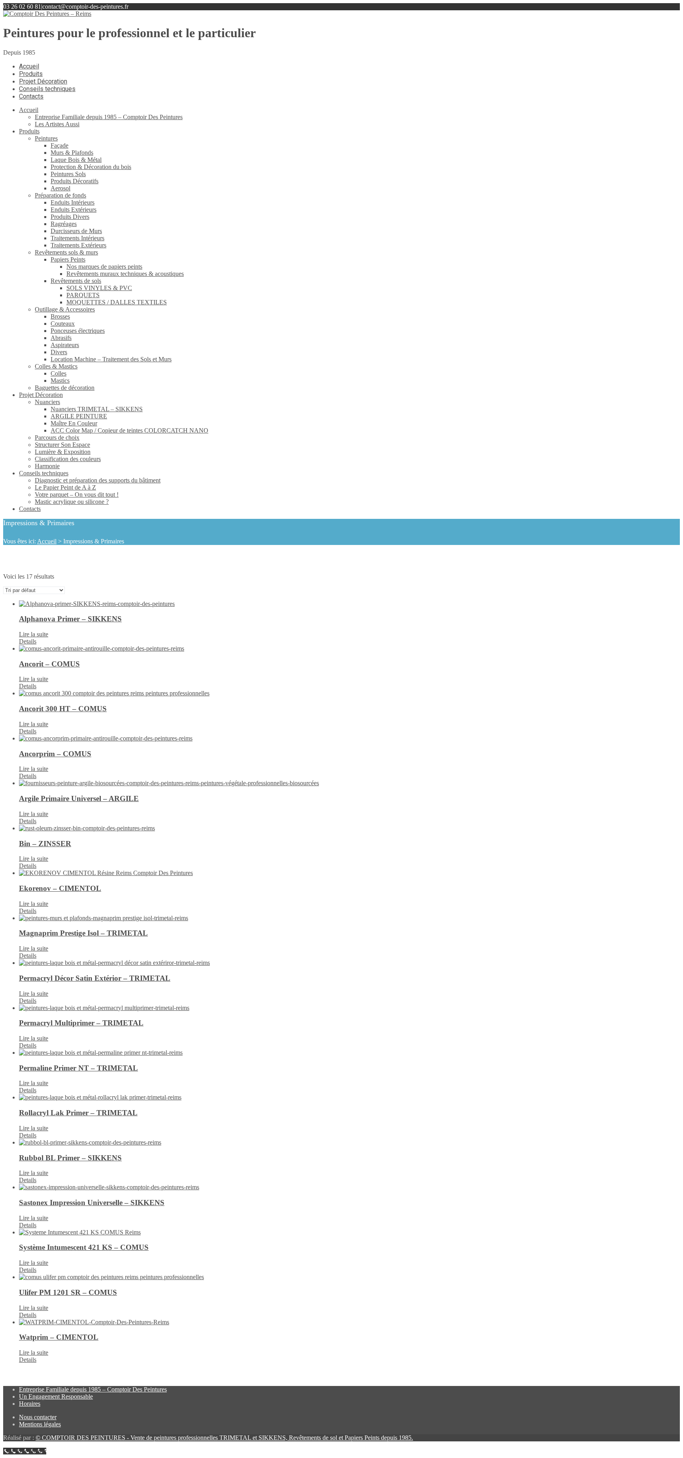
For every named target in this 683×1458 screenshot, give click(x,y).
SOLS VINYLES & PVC (99, 288)
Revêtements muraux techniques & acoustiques (125, 273)
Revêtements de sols (76, 280)
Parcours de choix (57, 437)
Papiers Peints (68, 259)
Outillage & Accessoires (65, 309)
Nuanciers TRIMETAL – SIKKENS (97, 409)
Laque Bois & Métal (76, 159)
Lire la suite (33, 634)
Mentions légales (40, 1424)
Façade (59, 145)
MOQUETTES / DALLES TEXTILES (116, 302)
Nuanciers (47, 402)
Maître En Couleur (74, 423)
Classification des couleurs (68, 459)
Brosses (60, 316)
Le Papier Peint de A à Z (65, 487)
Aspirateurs (65, 345)
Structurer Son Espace (62, 444)
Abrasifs (61, 337)
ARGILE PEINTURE (79, 416)
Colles (58, 373)
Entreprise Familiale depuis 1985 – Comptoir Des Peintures (109, 117)
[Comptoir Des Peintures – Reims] (47, 13)
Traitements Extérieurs (78, 245)
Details (27, 641)
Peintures (46, 138)
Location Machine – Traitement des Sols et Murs (111, 359)
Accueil (28, 109)
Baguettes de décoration (64, 387)
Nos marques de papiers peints (104, 266)
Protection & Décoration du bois (91, 166)
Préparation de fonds (60, 195)
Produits (29, 131)
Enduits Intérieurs (72, 202)
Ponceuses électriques (78, 330)
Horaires (29, 1403)
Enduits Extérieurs (73, 209)
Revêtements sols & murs (66, 252)
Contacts (30, 508)
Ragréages (64, 223)
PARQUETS (83, 295)
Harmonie (47, 466)
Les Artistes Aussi (57, 124)
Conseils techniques (43, 473)
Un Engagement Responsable (56, 1396)
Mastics (60, 380)
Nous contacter (38, 1417)
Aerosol (60, 188)
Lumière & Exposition (63, 451)
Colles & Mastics (56, 366)
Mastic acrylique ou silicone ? (72, 501)
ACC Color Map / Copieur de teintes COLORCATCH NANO (129, 430)
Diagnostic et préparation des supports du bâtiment (97, 480)
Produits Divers (70, 216)
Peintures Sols (68, 174)
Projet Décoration (41, 394)
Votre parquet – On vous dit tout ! (77, 494)
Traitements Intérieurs (77, 238)
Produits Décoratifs (74, 181)
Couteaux (63, 323)
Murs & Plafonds (72, 152)
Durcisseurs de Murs (76, 231)
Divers (59, 352)
